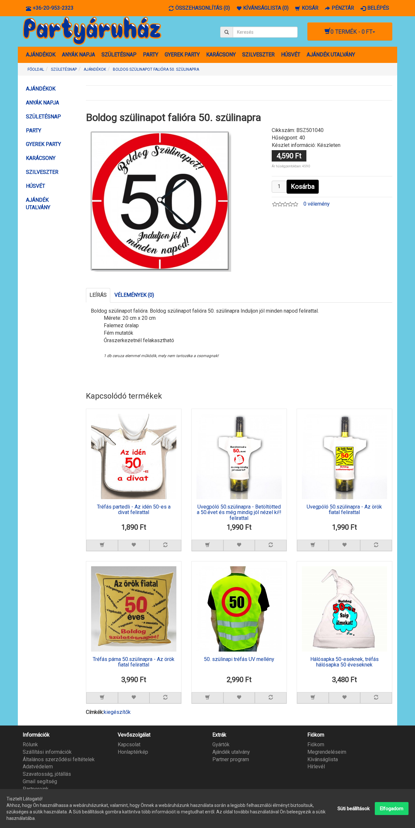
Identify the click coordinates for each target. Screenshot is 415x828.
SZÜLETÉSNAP (118, 55)
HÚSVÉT (290, 55)
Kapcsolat (129, 744)
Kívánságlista (322, 759)
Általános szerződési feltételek (59, 759)
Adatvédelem (38, 766)
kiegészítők (117, 712)
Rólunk (30, 744)
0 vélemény (316, 204)
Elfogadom (391, 808)
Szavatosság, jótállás (47, 774)
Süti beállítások (354, 808)
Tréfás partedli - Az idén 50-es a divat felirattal (134, 510)
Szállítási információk (47, 752)
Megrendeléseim (326, 752)
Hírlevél (316, 766)
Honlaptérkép (133, 752)
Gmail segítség (40, 781)
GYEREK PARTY (182, 55)
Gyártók (221, 744)
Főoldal (36, 69)
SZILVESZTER (258, 55)
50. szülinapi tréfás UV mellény (239, 659)
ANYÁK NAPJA (78, 55)
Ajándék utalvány (231, 752)
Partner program (230, 759)
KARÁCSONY (221, 55)
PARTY (150, 55)
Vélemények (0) (134, 295)
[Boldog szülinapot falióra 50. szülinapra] (160, 200)
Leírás (98, 295)
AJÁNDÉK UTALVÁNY (331, 55)
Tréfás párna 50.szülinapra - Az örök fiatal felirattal (133, 662)
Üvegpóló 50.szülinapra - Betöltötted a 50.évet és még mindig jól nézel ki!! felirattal (239, 512)
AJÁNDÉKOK (40, 55)
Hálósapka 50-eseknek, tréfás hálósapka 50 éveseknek (344, 662)
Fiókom (315, 744)
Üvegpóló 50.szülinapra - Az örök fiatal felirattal (344, 510)
